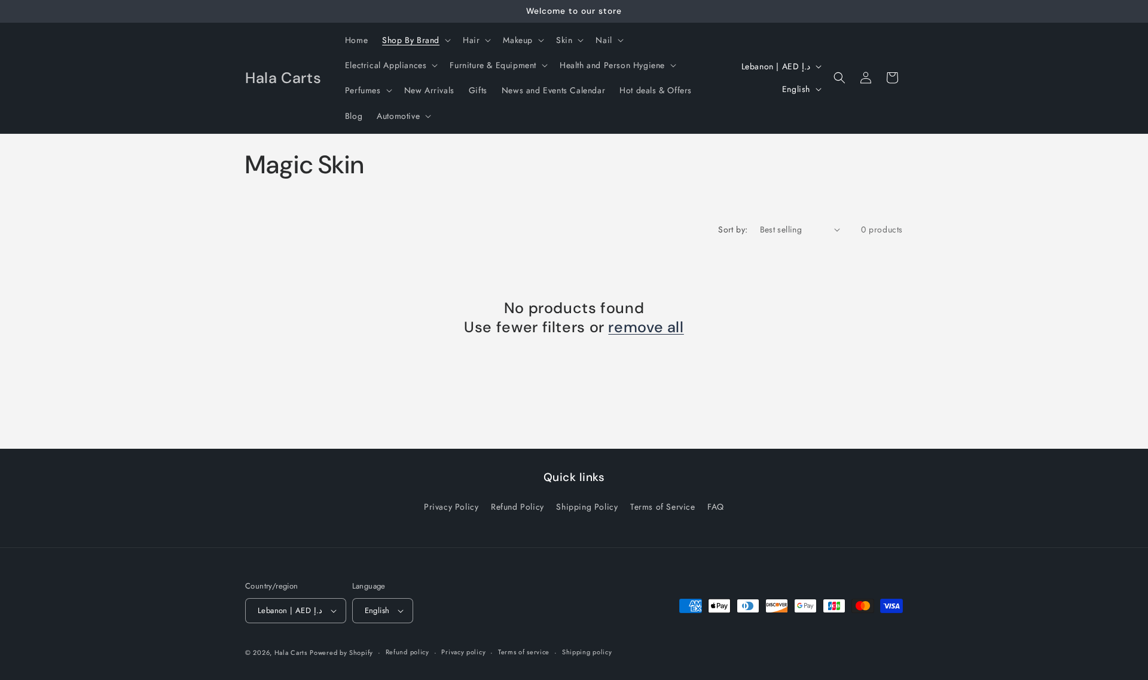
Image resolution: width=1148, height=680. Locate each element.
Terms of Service (662, 507)
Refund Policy (517, 507)
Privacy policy (463, 652)
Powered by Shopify (341, 652)
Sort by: (732, 229)
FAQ (715, 507)
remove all (645, 327)
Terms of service (523, 652)
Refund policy (407, 652)
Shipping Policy (587, 507)
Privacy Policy (451, 507)
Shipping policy (587, 652)
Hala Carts (290, 652)
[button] (415, 40)
